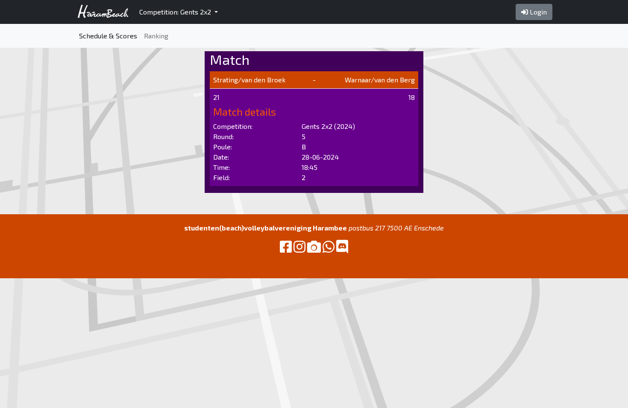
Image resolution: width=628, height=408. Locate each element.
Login (537, 12)
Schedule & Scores (108, 36)
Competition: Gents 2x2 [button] (176, 12)
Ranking (156, 36)
